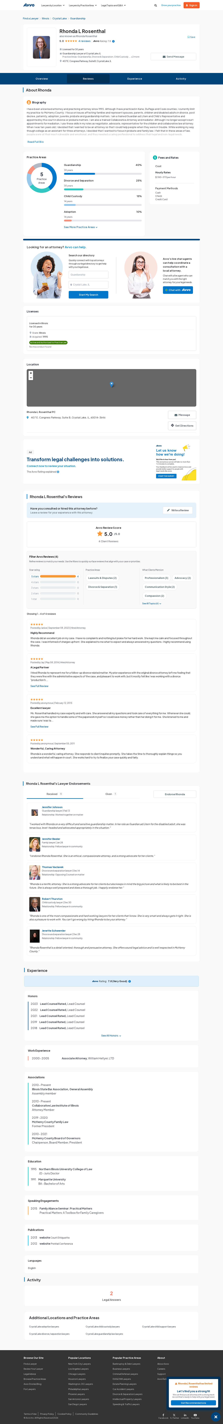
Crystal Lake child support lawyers (159, 1326)
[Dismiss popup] (216, 1417)
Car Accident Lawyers (123, 1389)
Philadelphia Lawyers (78, 1389)
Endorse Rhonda (175, 794)
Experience (134, 78)
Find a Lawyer (30, 1363)
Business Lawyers (121, 1368)
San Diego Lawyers (77, 1404)
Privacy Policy (47, 1413)
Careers (161, 1368)
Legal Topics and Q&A (112, 5)
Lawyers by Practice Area (81, 5)
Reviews (88, 78)
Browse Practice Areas (35, 1379)
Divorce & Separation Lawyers (127, 1394)
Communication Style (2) (160, 586)
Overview (42, 78)
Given (110, 793)
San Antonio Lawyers (78, 1399)
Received (54, 793)
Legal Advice (30, 1374)
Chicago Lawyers (76, 1374)
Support (161, 1374)
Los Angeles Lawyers (78, 1368)
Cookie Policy (64, 1413)
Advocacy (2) (183, 577)
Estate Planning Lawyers (125, 1384)
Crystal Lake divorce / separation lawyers (49, 1333)
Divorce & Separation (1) (102, 586)
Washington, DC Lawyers (80, 1384)
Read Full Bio (36, 141)
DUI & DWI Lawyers (122, 1379)
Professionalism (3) (156, 577)
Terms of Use (30, 1413)
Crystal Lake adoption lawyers (44, 1326)
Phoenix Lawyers (76, 1394)
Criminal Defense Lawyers (125, 1374)
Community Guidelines (86, 1413)
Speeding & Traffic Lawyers (126, 1404)
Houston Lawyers (77, 1379)
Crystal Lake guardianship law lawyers (104, 1333)
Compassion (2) (154, 595)
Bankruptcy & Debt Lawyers (126, 1363)
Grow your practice (171, 5)
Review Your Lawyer (33, 1368)
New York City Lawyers (79, 1363)
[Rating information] (113, 41)
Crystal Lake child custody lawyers (103, 1326)
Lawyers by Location (51, 5)
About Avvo (163, 1363)
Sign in (193, 5)
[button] (111, 385)
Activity (181, 78)
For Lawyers (30, 1389)
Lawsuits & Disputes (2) (102, 577)
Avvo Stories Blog (32, 1384)
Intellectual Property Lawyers (127, 1399)
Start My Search (88, 294)
